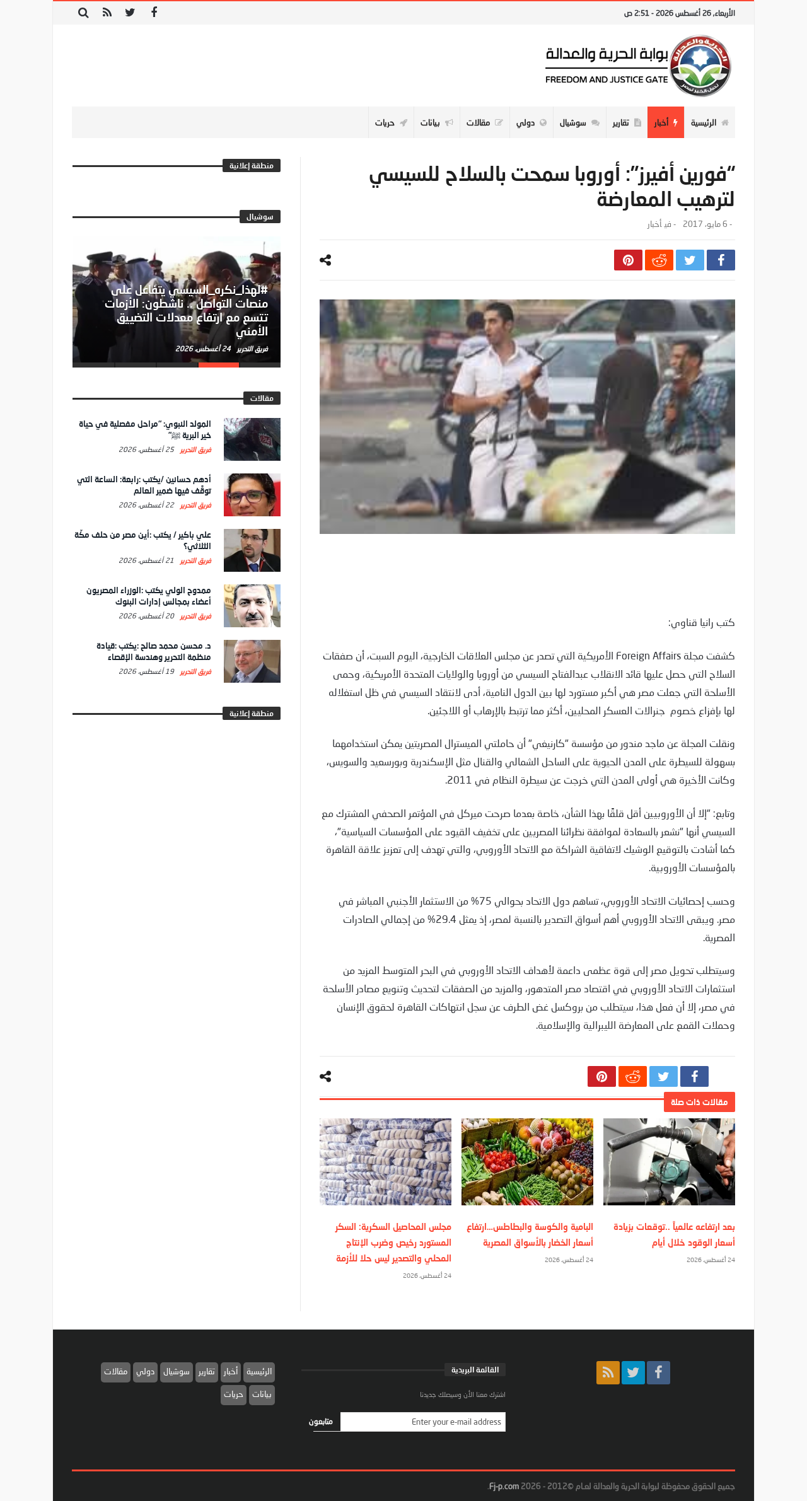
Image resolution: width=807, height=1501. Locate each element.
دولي (145, 1371)
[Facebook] (153, 13)
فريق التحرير (251, 348)
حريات (233, 1394)
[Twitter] (130, 13)
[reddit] (659, 260)
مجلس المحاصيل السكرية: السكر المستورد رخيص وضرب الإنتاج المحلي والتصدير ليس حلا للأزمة (393, 1242)
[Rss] (107, 13)
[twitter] (690, 260)
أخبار (654, 224)
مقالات (115, 1371)
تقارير (207, 1371)
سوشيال (176, 1371)
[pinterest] (628, 260)
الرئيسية (259, 1371)
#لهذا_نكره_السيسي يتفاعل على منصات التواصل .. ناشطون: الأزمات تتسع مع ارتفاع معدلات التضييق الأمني (186, 309)
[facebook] (721, 260)
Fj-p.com (504, 1486)
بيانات (262, 1394)
